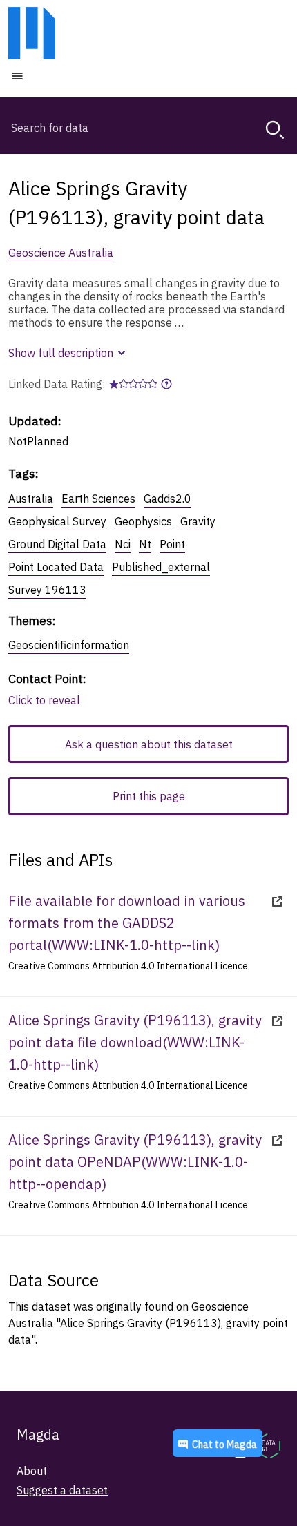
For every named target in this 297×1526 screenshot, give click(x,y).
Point (172, 544)
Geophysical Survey (57, 521)
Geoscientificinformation (68, 645)
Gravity (197, 521)
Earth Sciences (98, 498)
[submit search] (274, 129)
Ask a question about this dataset (149, 744)
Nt (145, 544)
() (126, 922)
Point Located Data (56, 567)
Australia (30, 498)
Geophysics (143, 521)
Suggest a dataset (62, 1490)
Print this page (149, 796)
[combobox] (148, 128)
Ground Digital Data (57, 544)
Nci (123, 544)
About (32, 1471)
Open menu (59, 75)
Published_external (161, 567)
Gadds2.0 (167, 498)
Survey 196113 (47, 590)
